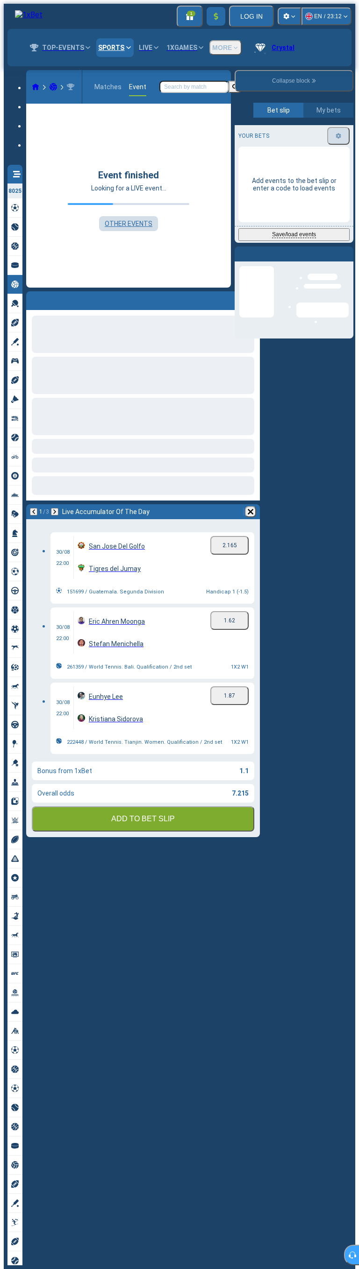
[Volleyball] (53, 87)
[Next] (58, 299)
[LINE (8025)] (35, 87)
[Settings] (289, 16)
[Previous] (33, 299)
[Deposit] (216, 16)
